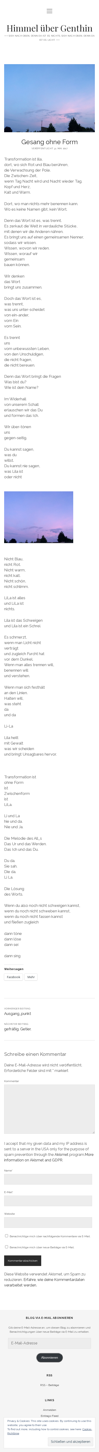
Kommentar (11, 1081)
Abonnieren (49, 1357)
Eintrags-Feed (49, 1416)
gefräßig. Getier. (17, 1029)
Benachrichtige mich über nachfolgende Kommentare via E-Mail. (50, 1236)
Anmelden (49, 1410)
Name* (8, 1170)
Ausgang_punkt (17, 1013)
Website (9, 1213)
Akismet (61, 1154)
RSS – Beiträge (49, 1385)
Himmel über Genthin (49, 28)
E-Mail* (8, 1192)
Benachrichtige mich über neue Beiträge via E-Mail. (42, 1247)
